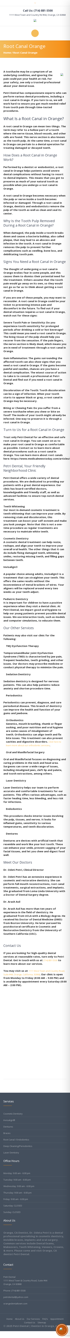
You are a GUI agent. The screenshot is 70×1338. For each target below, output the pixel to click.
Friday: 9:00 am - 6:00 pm (15, 1199)
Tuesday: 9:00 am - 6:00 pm (17, 1179)
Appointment (57, 1319)
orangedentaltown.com (15, 1303)
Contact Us (29, 1322)
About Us (19, 1319)
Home (7, 52)
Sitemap (42, 1322)
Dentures (8, 1126)
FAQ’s (45, 1319)
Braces (7, 1133)
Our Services (33, 1319)
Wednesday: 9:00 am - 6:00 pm (18, 1186)
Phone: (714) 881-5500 (14, 1290)
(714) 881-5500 (50, 960)
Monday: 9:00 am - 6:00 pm (16, 1173)
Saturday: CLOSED (12, 1205)
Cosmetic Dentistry (13, 1113)
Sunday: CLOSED (12, 1212)
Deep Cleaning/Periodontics (17, 1146)
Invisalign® (9, 1120)
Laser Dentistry (11, 1152)
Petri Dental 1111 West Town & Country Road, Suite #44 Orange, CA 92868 (25, 1280)
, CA (37, 14)
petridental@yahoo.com (15, 1297)
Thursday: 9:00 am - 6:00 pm (17, 1192)
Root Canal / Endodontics (16, 1139)
